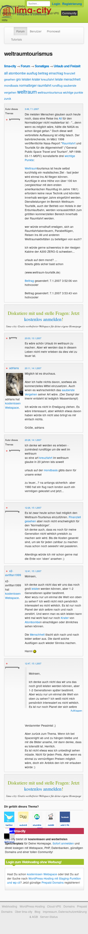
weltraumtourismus (50, 92)
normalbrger (28, 85)
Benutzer (36, 31)
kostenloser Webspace (16, 6)
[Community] (11, 29)
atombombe (17, 73)
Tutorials (16, 39)
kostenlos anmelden (43, 319)
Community (69, 13)
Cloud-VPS (52, 13)
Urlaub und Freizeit (67, 66)
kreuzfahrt (47, 79)
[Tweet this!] (11, 826)
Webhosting (9, 906)
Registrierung (72, 4)
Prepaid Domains (53, 882)
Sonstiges (42, 66)
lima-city (10, 66)
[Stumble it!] (39, 826)
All (60, 118)
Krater (65, 618)
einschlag (56, 73)
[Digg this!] (25, 826)
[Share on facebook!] (66, 826)
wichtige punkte (73, 92)
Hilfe (5, 20)
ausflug (32, 73)
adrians (14, 368)
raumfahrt (44, 85)
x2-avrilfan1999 (13, 573)
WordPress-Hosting (14, 13)
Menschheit (37, 634)
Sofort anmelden (63, 843)
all (6, 72)
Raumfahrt (69, 143)
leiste (59, 79)
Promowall (53, 31)
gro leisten (23, 79)
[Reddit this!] (53, 826)
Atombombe (32, 622)
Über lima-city (23, 912)
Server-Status (49, 917)
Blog (37, 912)
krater (36, 79)
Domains (36, 13)
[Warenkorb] (11, 18)
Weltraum (31, 168)
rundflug (57, 85)
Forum (20, 31)
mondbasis (11, 85)
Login (56, 4)
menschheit (72, 79)
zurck (7, 98)
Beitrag (29, 281)
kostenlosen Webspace (13, 405)
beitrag (43, 73)
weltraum (27, 91)
